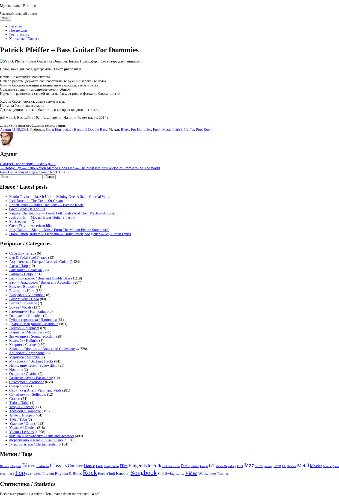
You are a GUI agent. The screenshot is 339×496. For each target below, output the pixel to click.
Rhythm (48, 473)
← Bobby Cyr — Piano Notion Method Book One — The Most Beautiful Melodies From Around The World (80, 168)
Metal (166, 129)
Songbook (144, 472)
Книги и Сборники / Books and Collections (42, 349)
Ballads (4, 466)
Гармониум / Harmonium (28, 311)
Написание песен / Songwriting (33, 365)
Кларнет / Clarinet (23, 345)
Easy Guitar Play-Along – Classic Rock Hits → (34, 172)
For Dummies (141, 129)
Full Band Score (171, 466)
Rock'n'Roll (106, 473)
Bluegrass (15, 466)
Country (75, 465)
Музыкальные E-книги (18, 6)
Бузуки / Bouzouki (23, 286)
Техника (223, 473)
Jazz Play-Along (264, 466)
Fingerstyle (139, 465)
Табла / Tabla (19, 403)
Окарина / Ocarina (23, 374)
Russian (123, 473)
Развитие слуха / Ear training (31, 378)
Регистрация (19, 34)
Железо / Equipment (24, 328)
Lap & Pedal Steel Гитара (28, 257)
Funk (157, 129)
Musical (327, 466)
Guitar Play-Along (226, 466)
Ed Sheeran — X (21, 221)
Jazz (249, 465)
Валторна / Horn (22, 291)
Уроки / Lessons (21, 432)
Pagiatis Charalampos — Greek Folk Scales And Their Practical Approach (63, 213)
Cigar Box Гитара (22, 253)
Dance (89, 465)
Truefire (179, 473)
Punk (29, 474)
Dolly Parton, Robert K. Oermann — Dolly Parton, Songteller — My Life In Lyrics (70, 234)
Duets (99, 466)
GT (212, 465)
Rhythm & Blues (68, 473)
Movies (316, 465)
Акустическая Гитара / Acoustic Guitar (38, 262)
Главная (15, 26)
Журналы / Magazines (25, 332)
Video (191, 473)
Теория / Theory (21, 407)
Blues (125, 129)
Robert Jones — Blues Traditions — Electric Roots (46, 205)
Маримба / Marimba (24, 357)
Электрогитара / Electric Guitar (33, 444)
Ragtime (37, 473)
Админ (5, 129)
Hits (240, 466)
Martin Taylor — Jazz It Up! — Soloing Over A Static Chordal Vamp (59, 197)
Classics (58, 465)
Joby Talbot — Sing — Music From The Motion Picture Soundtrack (59, 230)
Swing (170, 473)
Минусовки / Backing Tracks (31, 361)
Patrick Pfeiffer (183, 129)
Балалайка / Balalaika (25, 270)
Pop (199, 129)
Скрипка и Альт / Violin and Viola (35, 390)
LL (284, 466)
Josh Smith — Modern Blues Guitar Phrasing (42, 217)
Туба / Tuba (18, 419)
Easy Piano (111, 466)
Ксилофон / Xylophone (27, 353)
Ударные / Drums (22, 423)
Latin (277, 466)
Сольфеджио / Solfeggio (27, 394)
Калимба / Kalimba (23, 340)
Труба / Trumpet (21, 415)
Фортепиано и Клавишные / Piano (36, 440)
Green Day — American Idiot (31, 226)
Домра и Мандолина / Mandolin (33, 324)
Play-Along (7, 473)
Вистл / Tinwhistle (23, 303)
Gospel (204, 466)
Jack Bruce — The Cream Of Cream (36, 201)
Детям (212, 473)
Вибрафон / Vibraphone (27, 295)
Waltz (203, 473)
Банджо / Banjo (21, 274)
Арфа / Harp (18, 266)
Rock (207, 129)
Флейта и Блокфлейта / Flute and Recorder (41, 436)
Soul (161, 473)
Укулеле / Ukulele (22, 428)
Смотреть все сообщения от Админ (28, 164)
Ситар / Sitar (18, 386)
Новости (16, 369)
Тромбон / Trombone (25, 411)
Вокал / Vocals (20, 307)
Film (124, 465)
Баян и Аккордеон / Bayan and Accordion (40, 282)
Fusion (194, 466)
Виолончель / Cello (24, 299)
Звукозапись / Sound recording (32, 336)
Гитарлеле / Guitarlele (25, 316)
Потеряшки (18, 30)
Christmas (42, 466)
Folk (156, 465)
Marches (291, 466)
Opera (336, 466)
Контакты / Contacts (24, 39)
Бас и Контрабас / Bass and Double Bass (76, 129)
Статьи (14, 399)
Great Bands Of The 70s (27, 209)
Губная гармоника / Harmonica (33, 320)
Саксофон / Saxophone (26, 382)
